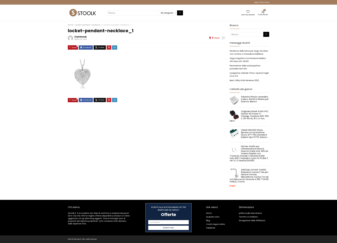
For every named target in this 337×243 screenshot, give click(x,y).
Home (70, 25)
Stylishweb (80, 36)
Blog (208, 220)
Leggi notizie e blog (261, 2)
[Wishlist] (248, 12)
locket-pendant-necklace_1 (88, 25)
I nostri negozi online (215, 224)
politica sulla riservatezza (250, 213)
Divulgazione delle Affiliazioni (252, 220)
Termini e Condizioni (248, 217)
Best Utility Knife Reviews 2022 (244, 80)
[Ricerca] (180, 12)
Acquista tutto (212, 217)
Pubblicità (210, 228)
